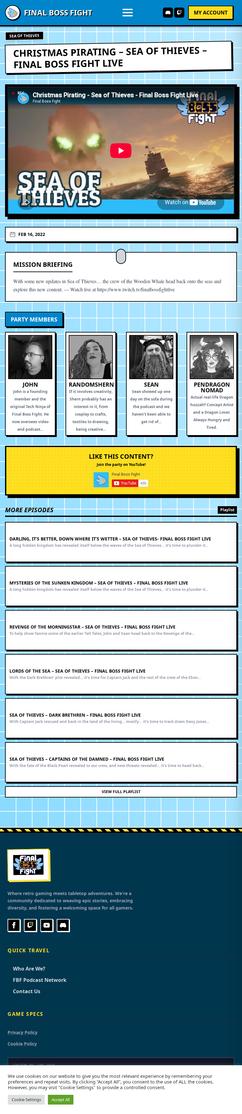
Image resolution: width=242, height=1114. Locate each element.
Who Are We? (26, 968)
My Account (211, 12)
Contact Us (24, 991)
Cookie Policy (22, 1044)
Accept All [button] (61, 1099)
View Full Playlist (121, 791)
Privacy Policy (22, 1032)
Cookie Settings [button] (26, 1099)
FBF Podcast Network (37, 980)
